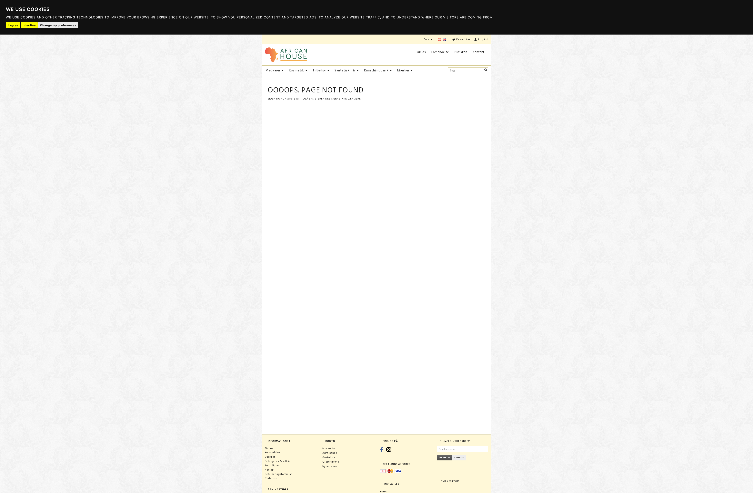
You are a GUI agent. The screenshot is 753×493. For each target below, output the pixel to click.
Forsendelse (440, 52)
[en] (444, 40)
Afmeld (459, 457)
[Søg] (485, 70)
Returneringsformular (278, 474)
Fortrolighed (273, 465)
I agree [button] (13, 25)
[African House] (286, 54)
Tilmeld (444, 457)
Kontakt (479, 52)
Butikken (461, 52)
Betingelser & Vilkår (277, 461)
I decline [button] (29, 25)
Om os (421, 52)
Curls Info (271, 478)
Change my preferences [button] (58, 25)
